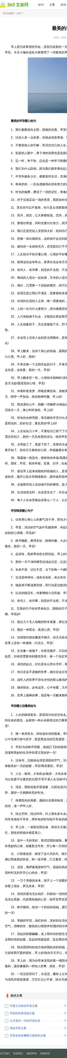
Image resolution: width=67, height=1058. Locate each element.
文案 (52, 4)
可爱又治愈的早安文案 (24, 1005)
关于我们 (5, 1053)
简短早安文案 (18, 1028)
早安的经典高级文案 (22, 1013)
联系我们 (18, 1053)
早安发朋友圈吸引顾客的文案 (28, 1035)
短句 (41, 4)
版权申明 (31, 1053)
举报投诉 (45, 1053)
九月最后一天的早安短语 (25, 1020)
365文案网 (8, 13)
